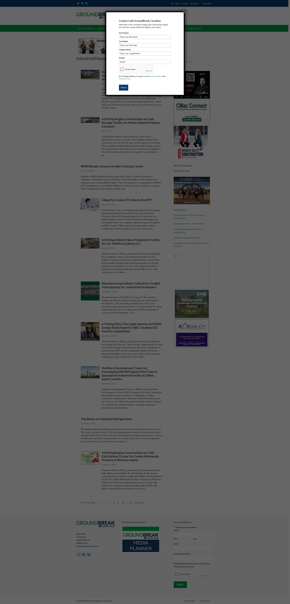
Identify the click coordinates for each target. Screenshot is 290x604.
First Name (124, 33)
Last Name (123, 41)
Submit (124, 88)
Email (122, 58)
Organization (125, 50)
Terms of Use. (125, 79)
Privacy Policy (155, 76)
